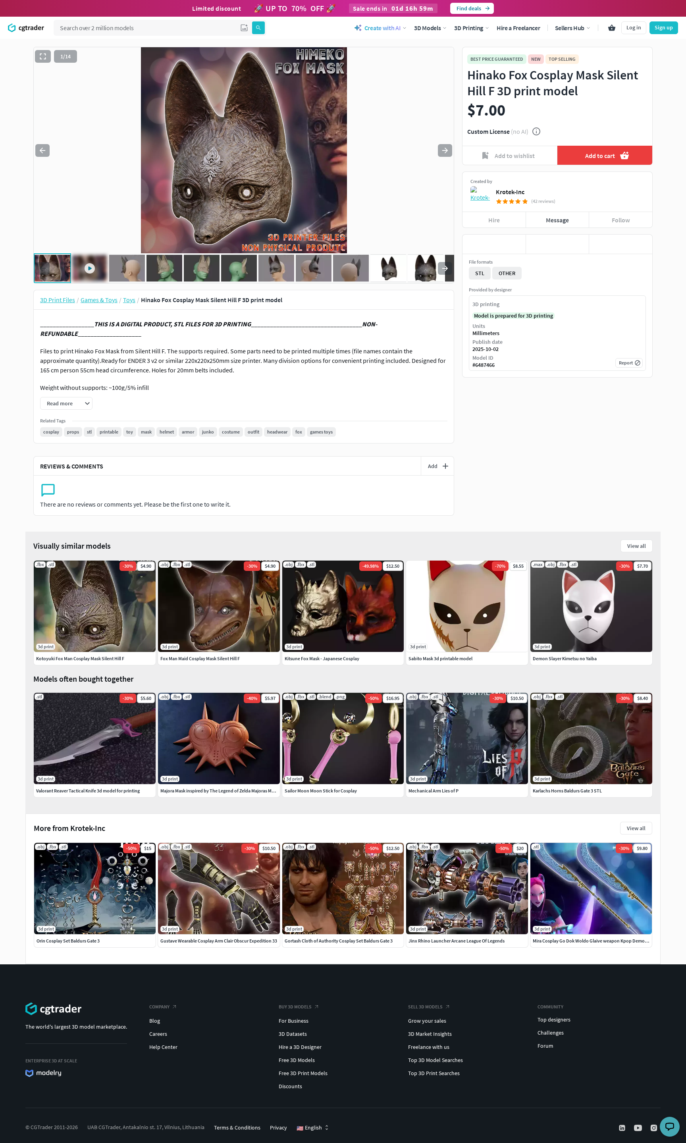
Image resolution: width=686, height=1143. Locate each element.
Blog (154, 1020)
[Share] (620, 244)
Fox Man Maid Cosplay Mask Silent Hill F (200, 658)
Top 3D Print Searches (434, 1073)
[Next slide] (445, 150)
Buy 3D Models (295, 1007)
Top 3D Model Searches (435, 1060)
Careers (158, 1033)
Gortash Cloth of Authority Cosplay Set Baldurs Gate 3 (339, 941)
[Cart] (611, 27)
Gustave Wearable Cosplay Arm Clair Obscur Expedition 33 (218, 941)
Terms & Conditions (237, 1127)
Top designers (554, 1019)
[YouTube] (639, 1128)
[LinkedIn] (623, 1128)
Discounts (290, 1086)
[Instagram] (655, 1128)
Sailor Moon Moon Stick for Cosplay (321, 791)
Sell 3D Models (425, 1007)
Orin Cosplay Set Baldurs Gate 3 (68, 941)
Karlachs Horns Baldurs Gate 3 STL (567, 791)
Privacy (278, 1127)
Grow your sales (427, 1020)
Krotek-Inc (510, 192)
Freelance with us (428, 1046)
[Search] (258, 27)
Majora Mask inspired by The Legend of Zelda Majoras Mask (219, 791)
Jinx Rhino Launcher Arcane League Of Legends (457, 941)
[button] (244, 27)
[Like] (494, 244)
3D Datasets (293, 1033)
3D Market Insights (430, 1033)
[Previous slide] (42, 150)
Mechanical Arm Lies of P (434, 791)
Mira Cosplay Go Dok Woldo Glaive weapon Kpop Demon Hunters (599, 941)
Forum (545, 1045)
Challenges (551, 1032)
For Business (293, 1020)
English (309, 1128)
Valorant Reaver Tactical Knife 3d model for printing (88, 791)
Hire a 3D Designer (300, 1046)
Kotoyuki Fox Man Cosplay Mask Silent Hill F (80, 658)
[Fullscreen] (43, 56)
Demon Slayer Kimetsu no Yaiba (565, 658)
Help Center (163, 1046)
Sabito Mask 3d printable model (440, 658)
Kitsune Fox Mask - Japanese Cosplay (322, 658)
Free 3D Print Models (303, 1073)
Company (159, 1007)
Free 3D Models (297, 1060)
